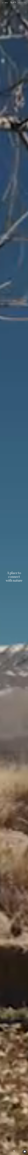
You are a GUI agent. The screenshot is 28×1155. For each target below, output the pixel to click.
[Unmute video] (14, 1150)
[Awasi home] (13, 3)
